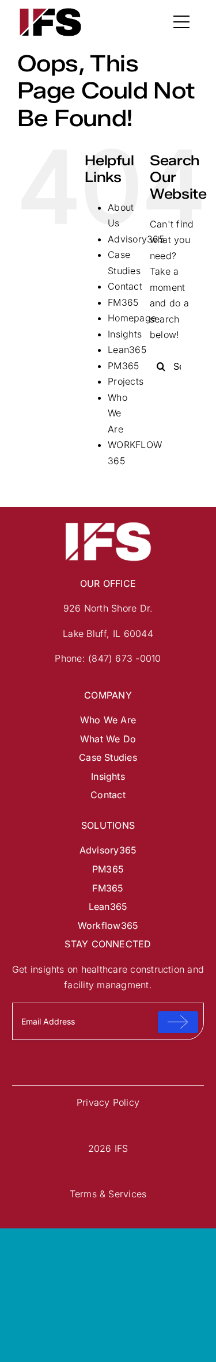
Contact (125, 286)
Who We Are (117, 413)
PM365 (123, 365)
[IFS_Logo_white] (108, 523)
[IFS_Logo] (50, 10)
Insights (125, 334)
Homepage (132, 318)
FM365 (123, 302)
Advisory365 (136, 239)
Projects (125, 381)
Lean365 (127, 349)
